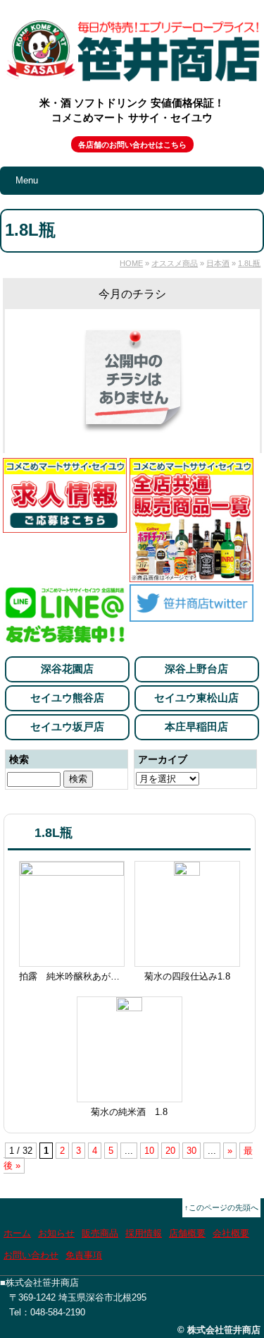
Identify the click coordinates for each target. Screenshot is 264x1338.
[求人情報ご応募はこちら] (65, 524)
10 (149, 1150)
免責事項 (83, 1255)
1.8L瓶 (249, 263)
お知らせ (56, 1233)
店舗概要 (187, 1233)
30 (191, 1150)
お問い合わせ (31, 1255)
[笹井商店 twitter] (191, 613)
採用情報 (143, 1233)
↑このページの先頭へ (221, 1207)
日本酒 (218, 263)
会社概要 (231, 1233)
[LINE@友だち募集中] (65, 639)
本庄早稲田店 (196, 727)
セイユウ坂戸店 (67, 727)
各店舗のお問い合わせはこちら (132, 144)
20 (170, 1150)
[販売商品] (191, 574)
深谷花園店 (67, 669)
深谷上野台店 (196, 669)
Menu (26, 180)
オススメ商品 (174, 263)
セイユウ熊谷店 (67, 698)
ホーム (17, 1233)
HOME (131, 263)
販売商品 (100, 1233)
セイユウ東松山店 (196, 698)
